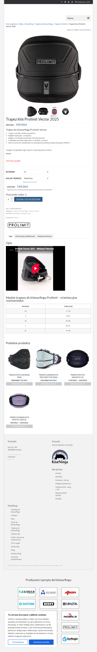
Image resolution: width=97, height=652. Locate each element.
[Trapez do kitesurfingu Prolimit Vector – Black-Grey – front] (43, 111)
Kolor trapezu (13, 178)
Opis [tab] (11, 236)
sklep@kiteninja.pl (14, 450)
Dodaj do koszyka (28, 199)
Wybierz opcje (19, 384)
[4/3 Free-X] (65, 111)
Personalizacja (18, 642)
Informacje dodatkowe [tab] (25, 236)
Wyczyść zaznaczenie (30, 182)
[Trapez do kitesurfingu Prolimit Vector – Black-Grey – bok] (32, 111)
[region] (31, 629)
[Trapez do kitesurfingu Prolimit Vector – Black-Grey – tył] (48, 69)
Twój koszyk (83, 2)
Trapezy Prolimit (60, 24)
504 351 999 (12, 447)
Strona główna (11, 24)
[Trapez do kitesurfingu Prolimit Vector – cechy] (54, 111)
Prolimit (15, 217)
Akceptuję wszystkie (41, 642)
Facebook (11, 457)
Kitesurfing (29, 24)
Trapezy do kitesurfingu (44, 24)
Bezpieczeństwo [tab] (45, 236)
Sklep (21, 24)
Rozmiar (10, 172)
